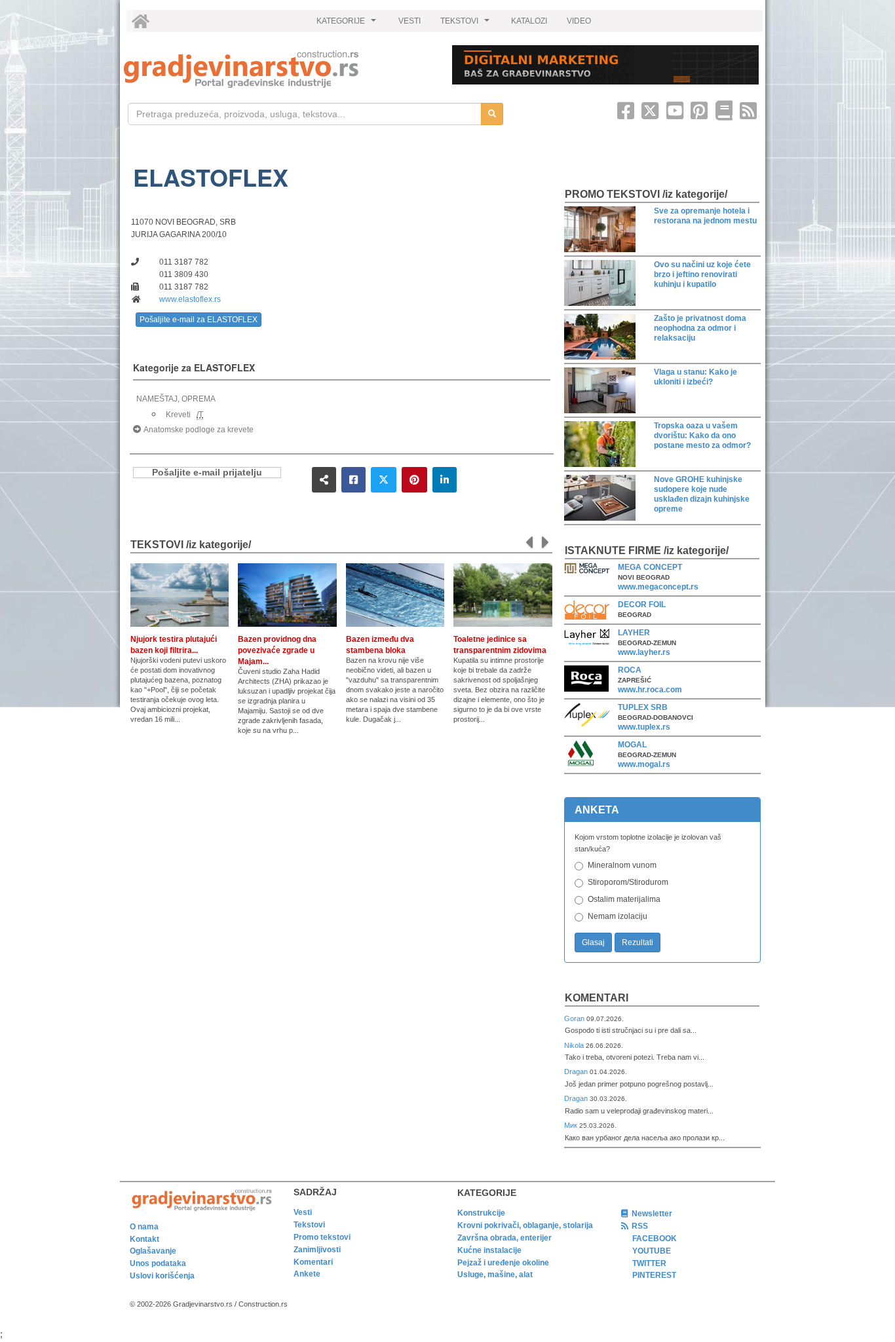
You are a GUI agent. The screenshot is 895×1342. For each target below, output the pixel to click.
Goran (575, 1018)
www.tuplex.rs (644, 727)
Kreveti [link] (178, 414)
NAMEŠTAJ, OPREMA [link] (176, 398)
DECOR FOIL (642, 604)
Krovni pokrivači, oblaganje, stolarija (525, 1225)
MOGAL (632, 744)
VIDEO (579, 21)
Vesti (303, 1212)
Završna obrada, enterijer (504, 1237)
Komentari (596, 997)
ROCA (629, 670)
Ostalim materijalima (624, 899)
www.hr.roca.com (650, 689)
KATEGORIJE (347, 24)
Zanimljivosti (317, 1249)
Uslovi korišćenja (162, 1275)
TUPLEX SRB (643, 707)
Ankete (307, 1273)
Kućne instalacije (489, 1250)
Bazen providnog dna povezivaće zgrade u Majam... (277, 650)
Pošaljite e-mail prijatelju (207, 472)
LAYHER (634, 632)
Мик (571, 1125)
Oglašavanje (153, 1251)
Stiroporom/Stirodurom (628, 882)
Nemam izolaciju (617, 916)
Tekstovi (309, 1224)
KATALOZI (529, 21)
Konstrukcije (481, 1213)
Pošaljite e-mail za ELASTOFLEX (198, 319)
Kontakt (144, 1239)
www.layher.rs (644, 652)
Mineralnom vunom (622, 865)
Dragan (577, 1071)
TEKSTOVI (466, 24)
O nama (144, 1226)
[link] (279, 69)
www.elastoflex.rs (190, 299)
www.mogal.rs (644, 764)
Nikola (575, 1045)
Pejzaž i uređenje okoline (503, 1262)
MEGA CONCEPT (650, 567)
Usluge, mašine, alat (495, 1274)
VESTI (409, 21)
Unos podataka (158, 1263)
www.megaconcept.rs (658, 586)
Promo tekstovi (322, 1237)
